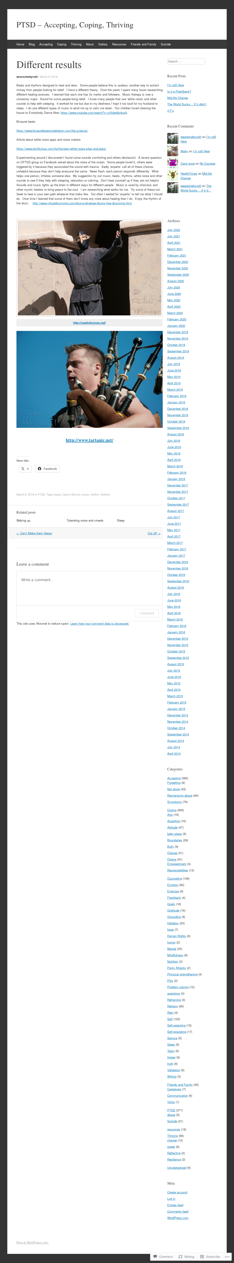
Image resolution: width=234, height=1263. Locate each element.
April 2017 (174, 536)
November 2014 (177, 721)
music (85, 494)
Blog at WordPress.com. (32, 1242)
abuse (171, 1114)
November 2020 (177, 268)
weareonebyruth (27, 77)
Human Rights (176, 936)
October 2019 (176, 345)
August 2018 (175, 434)
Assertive (173, 821)
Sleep (121, 520)
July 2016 (173, 594)
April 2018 (174, 459)
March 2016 (175, 619)
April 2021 (174, 242)
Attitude (172, 827)
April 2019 (174, 383)
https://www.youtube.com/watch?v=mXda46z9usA (94, 112)
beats (57, 494)
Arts (170, 814)
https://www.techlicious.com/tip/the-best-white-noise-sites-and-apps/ (61, 148)
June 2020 (174, 293)
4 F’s (170, 110)
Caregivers (174, 1089)
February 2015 (176, 702)
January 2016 (176, 632)
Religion (172, 1006)
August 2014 (175, 740)
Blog (32, 44)
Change (172, 853)
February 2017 (176, 549)
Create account (177, 1192)
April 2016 (174, 613)
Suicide (166, 44)
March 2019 (175, 389)
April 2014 (174, 753)
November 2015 (177, 645)
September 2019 (178, 351)
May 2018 (173, 453)
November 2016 (177, 568)
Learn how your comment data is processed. (99, 623)
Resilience (174, 1159)
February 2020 (176, 319)
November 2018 (177, 415)
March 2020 (175, 313)
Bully (170, 846)
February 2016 (176, 626)
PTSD (41, 494)
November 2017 (177, 491)
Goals (171, 904)
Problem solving (178, 987)
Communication (177, 1095)
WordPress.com (178, 1218)
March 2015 (175, 696)
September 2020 (178, 274)
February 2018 (176, 472)
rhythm (94, 494)
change (172, 1140)
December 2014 (177, 715)
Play (170, 980)
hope (170, 929)
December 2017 (177, 485)
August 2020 (175, 281)
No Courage (207, 163)
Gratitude (173, 910)
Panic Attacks (176, 968)
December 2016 (177, 562)
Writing (171, 1076)
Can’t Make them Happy (34, 533)
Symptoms (174, 802)
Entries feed (175, 1205)
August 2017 (175, 511)
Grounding (174, 917)
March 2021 (175, 249)
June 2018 (174, 447)
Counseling (174, 878)
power (171, 1146)
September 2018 (178, 428)
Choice (171, 859)
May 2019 (173, 376)
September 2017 (178, 504)
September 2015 (178, 657)
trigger (171, 1057)
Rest (170, 1012)
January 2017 (176, 555)
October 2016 (176, 574)
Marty (184, 151)
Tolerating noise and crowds (85, 520)
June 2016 (174, 600)
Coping (61, 44)
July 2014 (173, 747)
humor (171, 942)
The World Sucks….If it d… (196, 188)
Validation (173, 1070)
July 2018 (173, 440)
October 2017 (176, 498)
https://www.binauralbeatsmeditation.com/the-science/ (52, 130)
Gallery (103, 44)
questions (173, 993)
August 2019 (175, 357)
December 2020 (177, 262)
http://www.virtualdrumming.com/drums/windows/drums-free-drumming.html (82, 203)
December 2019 (177, 332)
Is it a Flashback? (179, 91)
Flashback (174, 897)
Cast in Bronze (71, 494)
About (90, 44)
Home (20, 44)
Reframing (174, 1000)
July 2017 (173, 517)
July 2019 (173, 364)
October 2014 (176, 728)
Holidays (173, 923)
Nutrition (172, 961)
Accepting (46, 44)
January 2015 (176, 709)
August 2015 (175, 664)
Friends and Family (143, 44)
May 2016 (173, 606)
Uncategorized (176, 1167)
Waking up (23, 520)
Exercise (173, 891)
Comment (147, 613)
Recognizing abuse (179, 795)
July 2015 (173, 670)
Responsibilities (177, 870)
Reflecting (174, 1153)
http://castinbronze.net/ (89, 322)
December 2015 (177, 638)
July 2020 (173, 287)
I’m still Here (175, 85)
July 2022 (173, 230)
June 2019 (174, 370)
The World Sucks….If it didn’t (186, 104)
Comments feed (177, 1211)
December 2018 (177, 408)
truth (170, 1063)
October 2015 (176, 651)
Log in (171, 1198)
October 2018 (176, 421)
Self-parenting (176, 1025)
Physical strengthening (182, 974)
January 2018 (176, 479)
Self (170, 1019)
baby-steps (174, 834)
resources (173, 1129)
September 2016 (178, 581)
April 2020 (174, 306)
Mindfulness (175, 955)
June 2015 (174, 677)
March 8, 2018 (49, 76)
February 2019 (176, 396)
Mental (171, 948)
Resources (119, 44)
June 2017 (174, 523)
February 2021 (176, 255)
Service (172, 1038)
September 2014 (178, 734)
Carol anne (188, 163)
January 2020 (176, 325)
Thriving (76, 44)
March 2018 (175, 466)
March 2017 (175, 543)
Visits (171, 1102)
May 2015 (173, 683)
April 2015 (174, 689)
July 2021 (173, 236)
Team (171, 1051)
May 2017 (173, 530)
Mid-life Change (177, 98)
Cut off (154, 533)
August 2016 (175, 587)
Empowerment (176, 864)
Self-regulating (176, 1031)
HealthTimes (189, 173)
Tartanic (105, 494)
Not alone (173, 789)
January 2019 (176, 402)
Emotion (172, 885)
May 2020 (173, 300)
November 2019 (177, 338)
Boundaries (174, 840)
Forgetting (174, 782)
